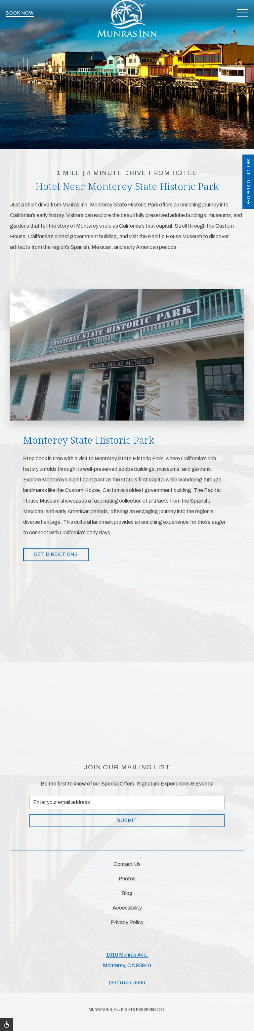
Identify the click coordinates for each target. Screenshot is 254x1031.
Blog (127, 893)
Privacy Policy (127, 922)
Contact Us (127, 864)
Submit (127, 820)
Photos (127, 878)
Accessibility (127, 908)
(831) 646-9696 (127, 982)
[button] (242, 13)
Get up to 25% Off (248, 181)
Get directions (56, 554)
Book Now (20, 13)
